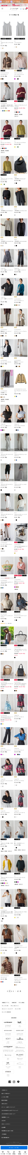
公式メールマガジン (6, 1124)
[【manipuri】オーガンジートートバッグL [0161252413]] (7, 695)
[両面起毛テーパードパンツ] (7, 309)
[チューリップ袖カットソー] (7, 406)
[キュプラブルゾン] (7, 53)
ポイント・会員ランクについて (8, 1107)
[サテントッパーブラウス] (7, 121)
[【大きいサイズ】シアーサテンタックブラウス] (7, 157)
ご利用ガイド (4, 1090)
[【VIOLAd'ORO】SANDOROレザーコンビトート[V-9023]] (20, 662)
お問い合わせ (4, 1103)
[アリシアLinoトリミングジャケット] (20, 371)
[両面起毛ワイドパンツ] (20, 340)
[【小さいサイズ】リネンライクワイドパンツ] (7, 434)
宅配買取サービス (5, 1117)
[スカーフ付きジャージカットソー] (7, 925)
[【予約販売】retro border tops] (7, 219)
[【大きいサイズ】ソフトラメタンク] (7, 21)
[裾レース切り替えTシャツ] (20, 821)
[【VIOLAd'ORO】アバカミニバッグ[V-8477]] (7, 662)
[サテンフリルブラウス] (7, 791)
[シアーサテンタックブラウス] (20, 121)
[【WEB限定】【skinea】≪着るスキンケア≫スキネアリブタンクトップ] (7, 890)
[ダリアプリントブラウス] (20, 759)
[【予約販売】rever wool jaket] (20, 219)
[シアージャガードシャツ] (20, 53)
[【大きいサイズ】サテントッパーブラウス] (20, 83)
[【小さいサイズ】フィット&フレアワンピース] (20, 464)
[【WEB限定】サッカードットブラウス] (20, 925)
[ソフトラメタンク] (20, 21)
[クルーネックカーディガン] (7, 340)
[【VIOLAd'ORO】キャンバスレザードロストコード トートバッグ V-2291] (20, 627)
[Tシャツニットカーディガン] (20, 856)
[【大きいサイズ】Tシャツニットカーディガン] (7, 856)
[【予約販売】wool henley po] (7, 189)
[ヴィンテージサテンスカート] (7, 524)
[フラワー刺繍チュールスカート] (7, 250)
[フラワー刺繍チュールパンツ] (20, 250)
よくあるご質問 (5, 1097)
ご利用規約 (4, 1134)
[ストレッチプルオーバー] (20, 279)
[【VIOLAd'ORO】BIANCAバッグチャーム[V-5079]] (20, 524)
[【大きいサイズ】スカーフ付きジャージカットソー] (20, 890)
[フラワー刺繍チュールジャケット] (7, 279)
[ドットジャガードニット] (20, 728)
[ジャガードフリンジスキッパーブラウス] (7, 594)
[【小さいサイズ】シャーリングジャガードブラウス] (20, 494)
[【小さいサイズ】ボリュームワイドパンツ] (20, 434)
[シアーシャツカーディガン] (7, 627)
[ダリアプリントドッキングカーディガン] (7, 759)
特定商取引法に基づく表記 (7, 1130)
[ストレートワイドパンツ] (7, 728)
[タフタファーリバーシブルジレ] (20, 309)
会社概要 (3, 1127)
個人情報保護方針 (5, 1137)
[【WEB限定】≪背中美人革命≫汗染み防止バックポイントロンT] (7, 83)
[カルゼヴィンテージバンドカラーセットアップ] (20, 957)
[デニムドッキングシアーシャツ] (20, 594)
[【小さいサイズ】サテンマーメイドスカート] (7, 494)
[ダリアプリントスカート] (20, 695)
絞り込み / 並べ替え (14, 1147)
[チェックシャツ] (7, 957)
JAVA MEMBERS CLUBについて (8, 1113)
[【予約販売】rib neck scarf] (20, 157)
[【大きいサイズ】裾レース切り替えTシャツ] (7, 821)
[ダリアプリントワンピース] (20, 791)
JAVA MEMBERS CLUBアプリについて (10, 1110)
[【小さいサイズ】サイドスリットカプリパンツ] (7, 464)
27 (18, 991)
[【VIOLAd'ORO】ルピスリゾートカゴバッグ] (7, 557)
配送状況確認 (4, 1100)
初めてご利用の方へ (6, 1093)
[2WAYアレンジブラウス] (20, 557)
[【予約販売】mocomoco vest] (20, 189)
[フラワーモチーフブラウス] (20, 406)
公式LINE (4, 1120)
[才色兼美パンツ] (7, 371)
